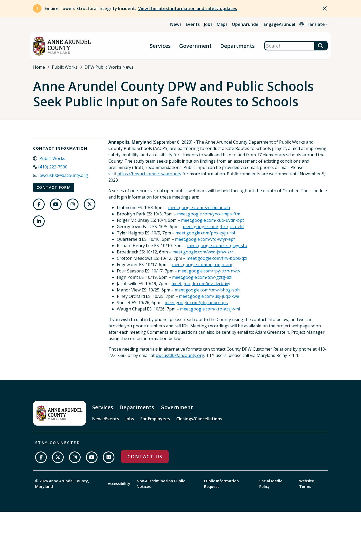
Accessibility (119, 483)
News (176, 24)
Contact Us (144, 456)
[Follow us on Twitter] (89, 204)
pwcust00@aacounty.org (63, 175)
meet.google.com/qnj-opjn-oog (203, 264)
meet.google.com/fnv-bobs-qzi (217, 258)
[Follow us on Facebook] (39, 204)
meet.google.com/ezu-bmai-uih (199, 207)
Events (193, 24)
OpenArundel (246, 24)
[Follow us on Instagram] (72, 204)
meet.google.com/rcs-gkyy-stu (217, 245)
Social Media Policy (271, 483)
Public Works (65, 67)
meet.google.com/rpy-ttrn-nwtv (209, 271)
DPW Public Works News (109, 67)
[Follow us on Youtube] (56, 204)
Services (160, 45)
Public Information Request (221, 483)
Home (39, 67)
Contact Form (53, 187)
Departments (237, 45)
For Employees (155, 419)
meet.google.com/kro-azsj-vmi (210, 309)
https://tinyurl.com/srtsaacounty (149, 174)
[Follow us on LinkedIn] (39, 221)
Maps (222, 24)
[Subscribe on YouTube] (92, 457)
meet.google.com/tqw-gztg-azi (202, 277)
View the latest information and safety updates (187, 8)
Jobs (208, 24)
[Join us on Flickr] (108, 457)
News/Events (105, 419)
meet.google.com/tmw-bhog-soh (207, 290)
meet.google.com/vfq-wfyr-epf (205, 239)
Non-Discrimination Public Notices (161, 483)
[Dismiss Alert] (325, 8)
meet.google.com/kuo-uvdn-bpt (212, 220)
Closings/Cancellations (199, 419)
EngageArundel (279, 24)
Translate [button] (314, 24)
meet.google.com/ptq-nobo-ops (196, 302)
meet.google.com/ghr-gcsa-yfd (213, 226)
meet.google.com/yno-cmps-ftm (208, 214)
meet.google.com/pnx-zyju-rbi (205, 233)
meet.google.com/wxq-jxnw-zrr (202, 252)
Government (195, 45)
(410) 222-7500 (52, 167)
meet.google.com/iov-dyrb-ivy (201, 283)
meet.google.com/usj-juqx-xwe (209, 296)
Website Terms (306, 483)
